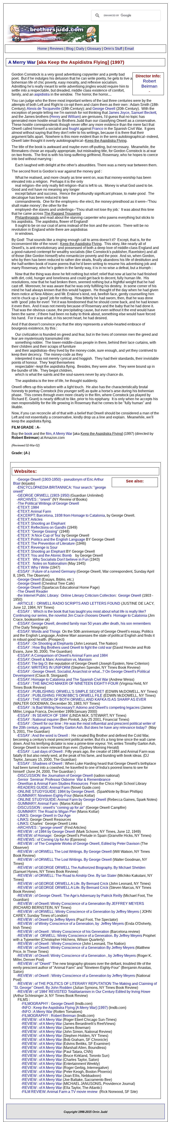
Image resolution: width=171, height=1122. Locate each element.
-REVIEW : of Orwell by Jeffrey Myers (46, 919)
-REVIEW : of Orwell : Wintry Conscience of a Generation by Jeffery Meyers (76, 975)
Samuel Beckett (143, 112)
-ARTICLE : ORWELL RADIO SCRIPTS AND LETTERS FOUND (68, 603)
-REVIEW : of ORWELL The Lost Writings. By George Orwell (64, 851)
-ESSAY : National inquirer (38, 719)
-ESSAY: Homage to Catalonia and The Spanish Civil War (62, 679)
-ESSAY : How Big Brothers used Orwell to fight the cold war (64, 647)
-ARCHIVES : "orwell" (34, 499)
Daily (80, 48)
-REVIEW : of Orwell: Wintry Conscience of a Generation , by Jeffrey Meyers (76, 955)
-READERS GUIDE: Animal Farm (43, 787)
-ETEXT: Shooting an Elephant (41, 523)
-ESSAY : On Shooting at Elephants (45, 643)
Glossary (94, 48)
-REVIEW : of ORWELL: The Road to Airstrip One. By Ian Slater (66, 875)
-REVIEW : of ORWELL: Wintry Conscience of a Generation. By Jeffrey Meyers (79, 935)
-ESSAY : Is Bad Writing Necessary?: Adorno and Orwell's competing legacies (78, 707)
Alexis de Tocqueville (43, 108)
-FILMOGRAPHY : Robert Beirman (48, 1016)
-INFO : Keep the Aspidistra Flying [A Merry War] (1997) (64, 1008)
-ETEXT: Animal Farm (34, 511)
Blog (69, 48)
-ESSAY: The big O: (32, 663)
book (28, 434)
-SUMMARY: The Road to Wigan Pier (46, 811)
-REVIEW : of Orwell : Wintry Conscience (49, 943)
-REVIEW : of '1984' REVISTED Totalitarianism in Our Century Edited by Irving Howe (83, 992)
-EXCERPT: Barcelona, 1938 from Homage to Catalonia (61, 515)
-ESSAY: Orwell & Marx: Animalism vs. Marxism (54, 659)
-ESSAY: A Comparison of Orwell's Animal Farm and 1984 (62, 655)
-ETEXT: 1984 (28, 507)
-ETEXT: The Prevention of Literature (46, 543)
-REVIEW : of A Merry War (41, 1020)
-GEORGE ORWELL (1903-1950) (43, 495)
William (74, 116)
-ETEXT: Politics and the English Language (51, 539)
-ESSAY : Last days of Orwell (40, 751)
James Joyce (119, 112)
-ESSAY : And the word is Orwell (42, 735)
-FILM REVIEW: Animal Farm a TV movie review (59, 1092)
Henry (55, 116)
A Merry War (22, 62)
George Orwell (103, 108)
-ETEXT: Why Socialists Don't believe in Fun (53, 559)
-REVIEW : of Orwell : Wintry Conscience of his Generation (63, 931)
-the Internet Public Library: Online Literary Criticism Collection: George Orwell (79, 595)
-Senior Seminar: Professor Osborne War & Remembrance (63, 779)
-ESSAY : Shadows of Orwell (39, 763)
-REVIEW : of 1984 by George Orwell (46, 831)
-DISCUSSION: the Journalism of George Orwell (55, 775)
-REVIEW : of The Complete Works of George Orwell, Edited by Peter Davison (78, 843)
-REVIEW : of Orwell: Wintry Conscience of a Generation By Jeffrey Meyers (75, 947)
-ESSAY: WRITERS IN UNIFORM (43, 667)
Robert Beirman (149, 83)
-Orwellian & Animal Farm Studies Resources (52, 783)
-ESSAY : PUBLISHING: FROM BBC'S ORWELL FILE (59, 695)
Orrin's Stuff (113, 48)
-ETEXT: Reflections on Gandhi (41, 527)
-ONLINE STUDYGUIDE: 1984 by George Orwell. (56, 791)
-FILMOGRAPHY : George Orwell (47, 1004)
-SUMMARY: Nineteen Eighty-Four (44, 795)
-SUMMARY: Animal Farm (37, 803)
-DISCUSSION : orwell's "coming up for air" (51, 807)
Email (129, 48)
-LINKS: (23, 819)
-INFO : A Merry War (36, 1012)
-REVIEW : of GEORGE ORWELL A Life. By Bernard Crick (62, 883)
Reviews (56, 48)
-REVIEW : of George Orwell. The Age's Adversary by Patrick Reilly (69, 895)
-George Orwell (29, 579)
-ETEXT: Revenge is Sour (37, 547)
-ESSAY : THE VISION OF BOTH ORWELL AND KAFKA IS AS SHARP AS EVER (81, 699)
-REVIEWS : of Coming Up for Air (43, 839)
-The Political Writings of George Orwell (48, 503)
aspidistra (42, 94)
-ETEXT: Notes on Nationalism (42, 563)
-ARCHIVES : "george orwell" (40, 827)
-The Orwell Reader (32, 591)
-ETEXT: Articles (30, 519)
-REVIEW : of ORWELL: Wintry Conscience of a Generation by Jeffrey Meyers (78, 911)
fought (74, 128)
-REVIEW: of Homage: (34, 835)
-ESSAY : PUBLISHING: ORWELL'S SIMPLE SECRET (60, 691)
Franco (97, 128)
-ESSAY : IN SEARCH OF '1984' (42, 715)
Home (42, 48)
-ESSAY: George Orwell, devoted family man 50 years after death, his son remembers (84, 623)
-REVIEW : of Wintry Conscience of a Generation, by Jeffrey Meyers (70, 923)
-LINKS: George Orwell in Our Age (44, 815)
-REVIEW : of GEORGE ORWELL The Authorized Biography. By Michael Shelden (81, 867)
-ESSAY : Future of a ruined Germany (46, 571)
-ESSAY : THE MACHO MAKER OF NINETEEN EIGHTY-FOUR (67, 683)
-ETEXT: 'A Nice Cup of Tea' (39, 535)
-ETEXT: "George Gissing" (37, 531)
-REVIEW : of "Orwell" (34, 963)
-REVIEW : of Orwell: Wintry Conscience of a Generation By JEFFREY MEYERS (80, 903)
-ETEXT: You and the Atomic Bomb (44, 555)
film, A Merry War (59, 434)
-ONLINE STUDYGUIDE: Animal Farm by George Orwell (61, 799)
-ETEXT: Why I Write (33, 567)
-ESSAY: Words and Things (38, 631)
